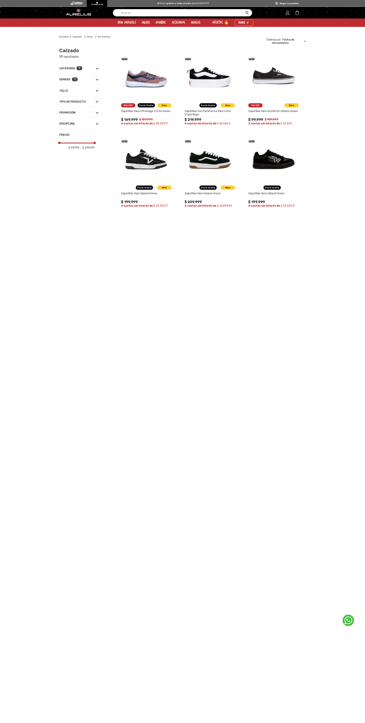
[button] (78, 68)
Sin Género (104, 36)
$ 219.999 (87, 147)
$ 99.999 (73, 147)
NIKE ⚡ (244, 22)
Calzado (77, 36)
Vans (90, 36)
